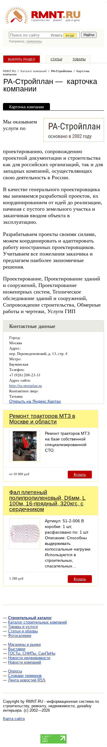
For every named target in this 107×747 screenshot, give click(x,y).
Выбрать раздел (21, 59)
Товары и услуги (23, 626)
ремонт (57, 20)
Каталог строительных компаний (37, 622)
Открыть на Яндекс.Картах (35, 401)
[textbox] (44, 35)
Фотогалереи (19, 635)
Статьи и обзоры (23, 631)
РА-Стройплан (61, 71)
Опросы (15, 671)
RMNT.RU (9, 71)
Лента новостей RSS (26, 680)
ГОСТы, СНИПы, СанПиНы (31, 653)
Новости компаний (24, 662)
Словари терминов (25, 675)
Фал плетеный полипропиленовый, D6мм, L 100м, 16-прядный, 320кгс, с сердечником (47, 500)
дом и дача (73, 20)
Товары (79, 59)
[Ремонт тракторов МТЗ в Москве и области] (25, 460)
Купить (80, 474)
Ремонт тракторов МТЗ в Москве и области (42, 419)
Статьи (56, 59)
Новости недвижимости (29, 658)
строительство (40, 20)
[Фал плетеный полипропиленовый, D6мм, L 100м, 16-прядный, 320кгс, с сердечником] (25, 547)
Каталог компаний (34, 71)
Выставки (16, 649)
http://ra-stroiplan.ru (25, 385)
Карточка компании (26, 107)
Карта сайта (14, 718)
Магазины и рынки (24, 644)
